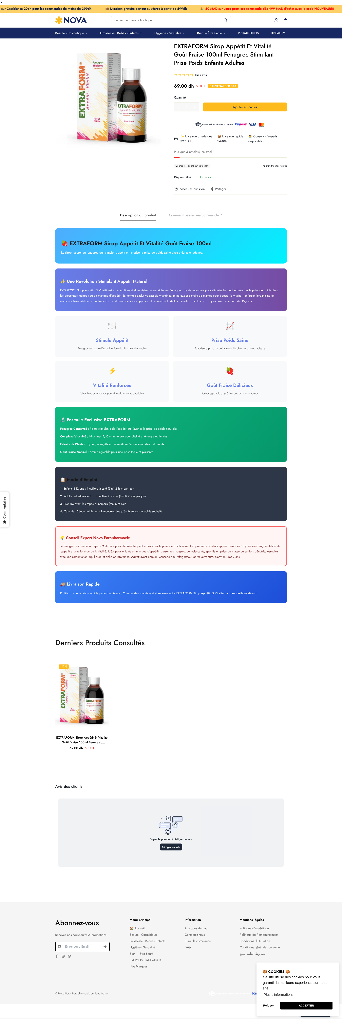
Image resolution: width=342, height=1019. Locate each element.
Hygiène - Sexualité (167, 33)
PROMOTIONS (248, 33)
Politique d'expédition (254, 928)
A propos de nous (197, 928)
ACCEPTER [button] (306, 1005)
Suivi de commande (198, 941)
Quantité (180, 97)
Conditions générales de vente (260, 947)
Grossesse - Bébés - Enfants (119, 33)
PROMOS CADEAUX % (145, 960)
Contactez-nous (195, 934)
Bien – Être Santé (209, 33)
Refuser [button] (268, 1005)
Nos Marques (138, 966)
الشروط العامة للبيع (253, 953)
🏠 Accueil (137, 928)
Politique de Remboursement (259, 934)
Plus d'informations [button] (279, 995)
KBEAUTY (278, 33)
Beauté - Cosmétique (69, 33)
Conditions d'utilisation (255, 941)
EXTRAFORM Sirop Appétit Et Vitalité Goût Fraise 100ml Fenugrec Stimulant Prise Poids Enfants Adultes (82, 740)
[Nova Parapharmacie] (71, 20)
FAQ (188, 947)
